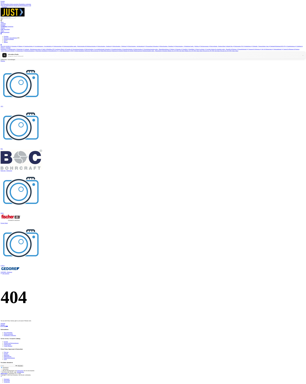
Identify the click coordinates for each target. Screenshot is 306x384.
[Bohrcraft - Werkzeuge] (21, 169)
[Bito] (21, 147)
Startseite (3, 323)
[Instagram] (4, 326)
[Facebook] (1, 326)
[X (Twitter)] (2, 326)
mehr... (75, 46)
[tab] (6, 379)
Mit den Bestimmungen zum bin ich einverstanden (18, 370)
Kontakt (3, 1)
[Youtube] (7, 326)
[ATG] (21, 105)
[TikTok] (5, 326)
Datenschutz (20, 370)
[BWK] (21, 211)
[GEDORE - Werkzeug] (11, 270)
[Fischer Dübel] (11, 221)
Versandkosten (20, 372)
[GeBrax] (21, 264)
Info (18, 38)
